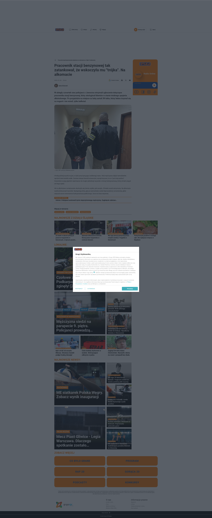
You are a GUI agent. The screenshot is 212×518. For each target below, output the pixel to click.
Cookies (85, 283)
